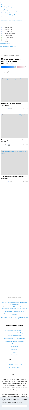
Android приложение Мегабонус (14, 333)
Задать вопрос (14, 346)
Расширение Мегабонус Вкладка (14, 341)
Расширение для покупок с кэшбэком (14, 338)
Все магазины (14, 349)
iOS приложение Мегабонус (14, 335)
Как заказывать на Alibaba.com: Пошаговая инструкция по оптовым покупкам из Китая (14, 307)
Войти (2, 46)
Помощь (14, 344)
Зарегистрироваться (10, 46)
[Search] (0, 45)
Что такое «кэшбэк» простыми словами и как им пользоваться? (14, 303)
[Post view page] (14, 90)
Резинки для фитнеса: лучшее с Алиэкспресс (11, 104)
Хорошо (14, 406)
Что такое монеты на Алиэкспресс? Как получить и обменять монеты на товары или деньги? (14, 313)
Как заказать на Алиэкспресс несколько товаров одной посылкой (14, 318)
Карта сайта (14, 355)
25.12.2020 (25, 108)
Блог (14, 352)
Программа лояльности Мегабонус (14, 330)
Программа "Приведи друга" (14, 364)
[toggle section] (15, 321)
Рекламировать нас (14, 367)
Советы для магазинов (14, 370)
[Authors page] (3, 108)
